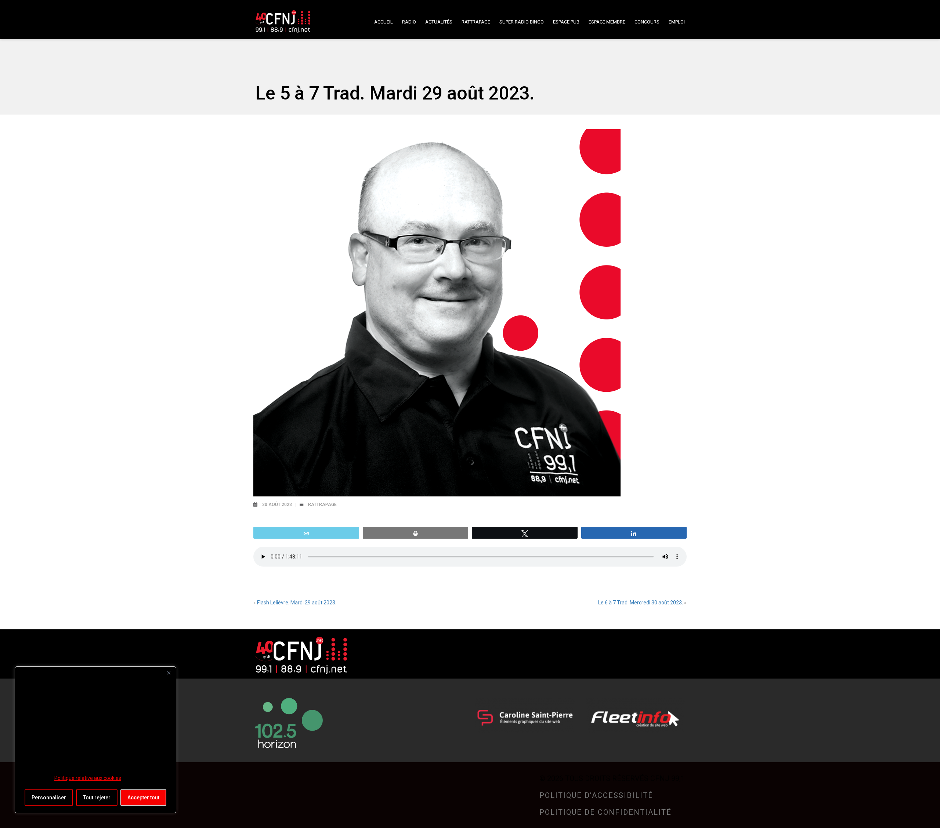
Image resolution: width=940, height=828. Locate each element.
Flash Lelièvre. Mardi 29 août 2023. (296, 602)
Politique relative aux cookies (87, 778)
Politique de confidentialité (605, 812)
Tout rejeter (97, 797)
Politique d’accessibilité (596, 795)
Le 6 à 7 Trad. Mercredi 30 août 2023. (640, 602)
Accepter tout (143, 797)
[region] (95, 739)
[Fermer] (168, 672)
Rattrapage (322, 504)
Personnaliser (49, 797)
